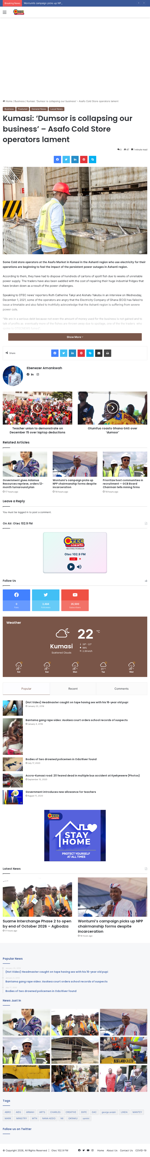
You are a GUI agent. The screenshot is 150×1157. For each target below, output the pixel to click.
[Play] (71, 566)
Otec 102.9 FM (59, 1150)
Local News (56, 109)
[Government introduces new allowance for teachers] (13, 797)
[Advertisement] (75, 71)
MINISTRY (21, 1118)
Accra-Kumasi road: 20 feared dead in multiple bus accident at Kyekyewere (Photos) (83, 775)
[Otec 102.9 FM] (30, 12)
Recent (73, 688)
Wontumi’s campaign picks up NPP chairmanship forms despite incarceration (67, 3)
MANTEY (137, 1112)
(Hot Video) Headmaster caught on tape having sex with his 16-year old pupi (77, 702)
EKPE (84, 1112)
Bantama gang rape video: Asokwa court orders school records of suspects (77, 720)
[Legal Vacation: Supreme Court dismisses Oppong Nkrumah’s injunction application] (123, 1078)
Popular (26, 688)
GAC (94, 1112)
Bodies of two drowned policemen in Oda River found (61, 759)
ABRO (8, 1112)
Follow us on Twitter (17, 1129)
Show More (74, 336)
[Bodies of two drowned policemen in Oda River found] (13, 764)
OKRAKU (73, 1118)
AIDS (18, 1112)
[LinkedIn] (33, 374)
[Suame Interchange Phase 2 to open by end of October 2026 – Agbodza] (37, 897)
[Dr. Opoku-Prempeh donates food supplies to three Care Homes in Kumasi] (75, 1078)
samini (86, 1118)
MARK (8, 1118)
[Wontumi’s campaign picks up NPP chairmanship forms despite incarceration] (75, 464)
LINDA (124, 1112)
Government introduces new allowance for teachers (61, 792)
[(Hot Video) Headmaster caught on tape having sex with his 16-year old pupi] (13, 708)
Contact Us (126, 1150)
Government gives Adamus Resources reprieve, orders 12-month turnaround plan (23, 483)
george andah (109, 1112)
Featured (22, 109)
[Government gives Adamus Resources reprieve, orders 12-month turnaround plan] (25, 464)
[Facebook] (29, 374)
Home (8, 101)
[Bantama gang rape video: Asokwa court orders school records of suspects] (13, 736)
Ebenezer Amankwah (44, 368)
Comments (122, 688)
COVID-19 (140, 1150)
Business (19, 101)
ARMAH (30, 1112)
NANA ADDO (48, 1118)
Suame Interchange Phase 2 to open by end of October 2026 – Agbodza (37, 924)
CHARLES (55, 1112)
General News (39, 109)
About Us (112, 1150)
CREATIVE (71, 1112)
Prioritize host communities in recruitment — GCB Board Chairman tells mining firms (123, 483)
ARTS (42, 1112)
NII (62, 1118)
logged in (23, 512)
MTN (34, 1118)
